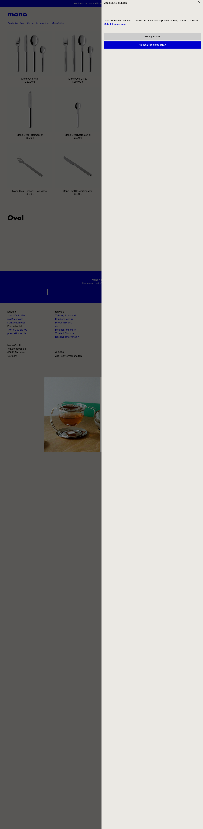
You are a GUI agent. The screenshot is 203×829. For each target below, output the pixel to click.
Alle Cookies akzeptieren (152, 45)
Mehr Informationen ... (116, 24)
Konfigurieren (152, 36)
